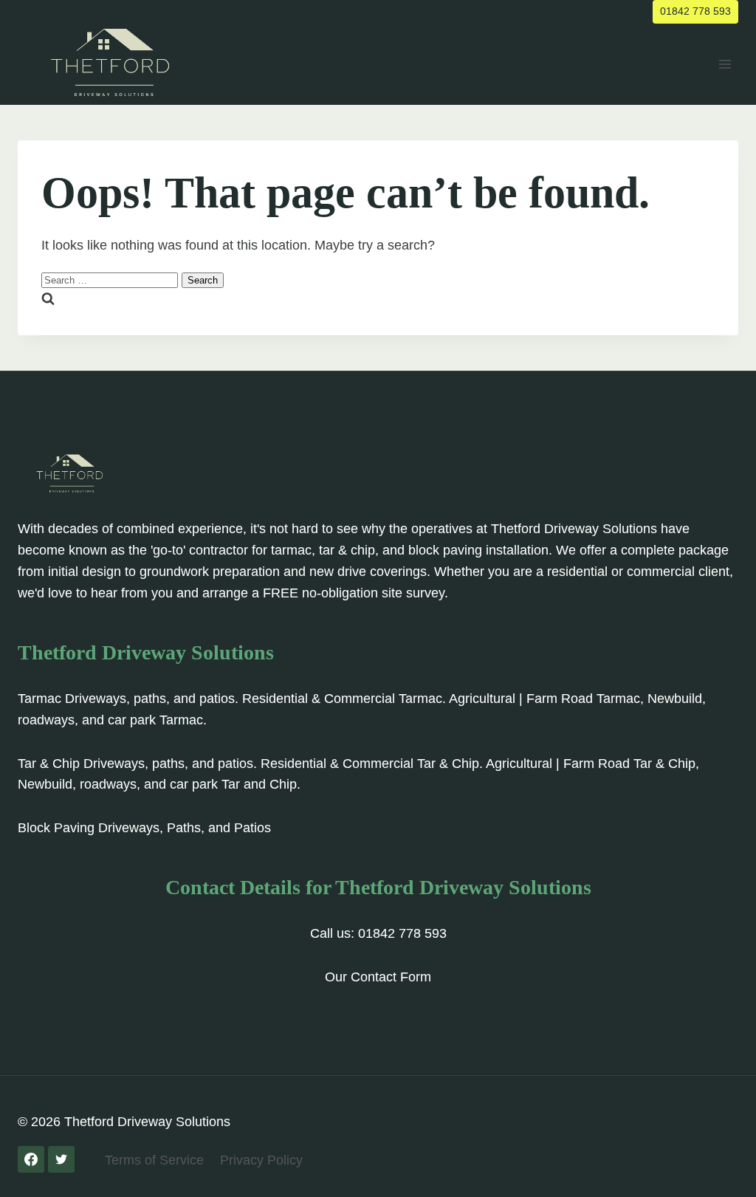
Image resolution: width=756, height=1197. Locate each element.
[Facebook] (31, 1159)
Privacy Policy (261, 1160)
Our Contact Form (378, 977)
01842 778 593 (695, 11)
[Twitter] (61, 1159)
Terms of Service (154, 1160)
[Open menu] (724, 63)
